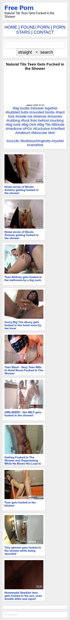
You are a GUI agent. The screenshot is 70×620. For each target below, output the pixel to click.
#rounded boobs (42, 112)
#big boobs (21, 108)
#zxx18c (12, 141)
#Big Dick (28, 125)
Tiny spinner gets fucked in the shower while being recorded (22, 550)
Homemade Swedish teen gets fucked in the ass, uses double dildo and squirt (23, 595)
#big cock (13, 125)
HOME (10, 27)
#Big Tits (44, 125)
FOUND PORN (35, 27)
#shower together (44, 108)
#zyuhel (58, 141)
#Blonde (58, 125)
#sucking (57, 120)
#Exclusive (41, 129)
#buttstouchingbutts (35, 141)
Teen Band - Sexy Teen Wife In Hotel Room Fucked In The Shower (23, 370)
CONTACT (44, 32)
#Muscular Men (43, 133)
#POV (27, 129)
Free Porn (19, 7)
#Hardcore (14, 129)
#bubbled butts (16, 112)
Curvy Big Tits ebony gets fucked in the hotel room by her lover (22, 325)
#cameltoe (35, 145)
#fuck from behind (35, 120)
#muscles (54, 116)
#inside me (23, 116)
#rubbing (13, 120)
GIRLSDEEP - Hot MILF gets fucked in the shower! (22, 414)
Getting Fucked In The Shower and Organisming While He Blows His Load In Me (22, 462)
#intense (39, 116)
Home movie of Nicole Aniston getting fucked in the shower (21, 190)
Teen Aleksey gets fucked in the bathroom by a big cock (23, 278)
